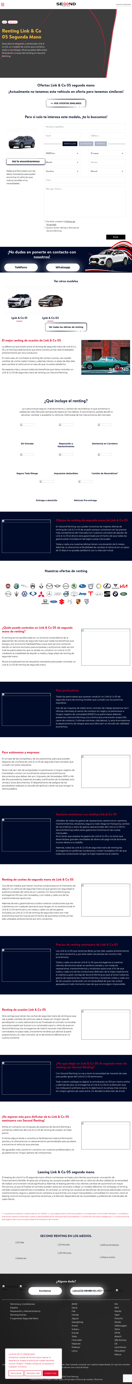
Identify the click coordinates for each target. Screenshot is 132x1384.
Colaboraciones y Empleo (41, 1379)
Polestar (76, 1347)
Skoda (117, 1322)
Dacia (74, 1307)
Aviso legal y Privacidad (64, 1379)
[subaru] (82, 586)
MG (116, 1304)
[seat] (107, 594)
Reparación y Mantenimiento (25, 1311)
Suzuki (75, 1333)
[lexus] (107, 586)
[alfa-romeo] (16, 586)
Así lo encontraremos (26, 161)
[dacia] (91, 586)
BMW (74, 1304)
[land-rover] (124, 594)
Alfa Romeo (120, 1340)
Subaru (75, 1329)
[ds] (70, 602)
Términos (98, 1379)
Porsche (118, 1318)
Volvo (117, 1329)
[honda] (45, 602)
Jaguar (75, 1318)
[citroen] (33, 586)
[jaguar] (25, 586)
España (14, 1307)
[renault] (41, 586)
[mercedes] (49, 594)
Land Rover (120, 1347)
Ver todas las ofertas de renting (66, 327)
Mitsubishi (119, 1351)
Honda (75, 1315)
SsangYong (77, 1322)
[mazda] (49, 586)
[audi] (58, 594)
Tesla (74, 1336)
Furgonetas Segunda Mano (24, 1318)
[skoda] (74, 586)
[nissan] (66, 586)
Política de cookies (84, 1379)
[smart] (99, 586)
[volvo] (66, 594)
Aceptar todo (50, 1373)
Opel (116, 1315)
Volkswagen (120, 1326)
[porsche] (78, 602)
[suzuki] (62, 602)
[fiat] (8, 586)
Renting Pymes (18, 1315)
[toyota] (74, 594)
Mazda (117, 1311)
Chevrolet (77, 1340)
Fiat (74, 1311)
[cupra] (115, 586)
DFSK (117, 1333)
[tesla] (91, 594)
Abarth (118, 1336)
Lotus (74, 1351)
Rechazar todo (33, 1373)
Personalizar (16, 1373)
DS (115, 1344)
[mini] (58, 586)
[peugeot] (86, 602)
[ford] (53, 602)
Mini (116, 1307)
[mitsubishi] (41, 594)
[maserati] (16, 594)
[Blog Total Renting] (122, 1290)
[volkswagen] (25, 594)
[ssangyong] (33, 594)
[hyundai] (99, 594)
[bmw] (115, 594)
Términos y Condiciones (22, 1304)
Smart (75, 1326)
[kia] (124, 586)
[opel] (8, 594)
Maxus (117, 1354)
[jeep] (82, 594)
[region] (33, 1363)
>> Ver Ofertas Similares (66, 103)
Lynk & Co (12, 22)
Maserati (76, 1344)
